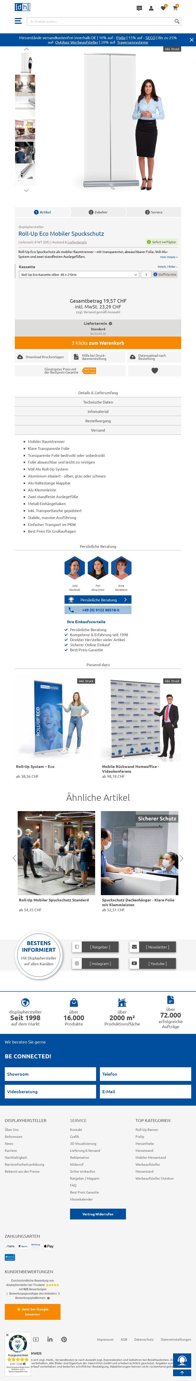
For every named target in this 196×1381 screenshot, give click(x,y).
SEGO (150, 37)
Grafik (74, 1136)
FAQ (73, 1185)
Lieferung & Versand (85, 1150)
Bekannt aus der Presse (22, 1171)
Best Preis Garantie (84, 1192)
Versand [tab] (98, 430)
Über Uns (12, 1129)
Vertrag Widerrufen (97, 1214)
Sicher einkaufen (82, 1171)
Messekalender (81, 1199)
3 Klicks (98, 343)
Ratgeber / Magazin (84, 1178)
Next (26, 189)
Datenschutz (144, 1339)
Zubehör (99, 212)
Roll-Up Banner (147, 1129)
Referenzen (13, 1136)
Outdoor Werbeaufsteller (76, 42)
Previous (26, 50)
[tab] (98, 271)
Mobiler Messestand (151, 1157)
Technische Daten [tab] (98, 401)
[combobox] (104, 21)
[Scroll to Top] (182, 1372)
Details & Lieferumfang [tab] (98, 392)
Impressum (105, 1339)
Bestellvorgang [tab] (98, 420)
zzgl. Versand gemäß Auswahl (98, 312)
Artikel (43, 212)
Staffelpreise (167, 274)
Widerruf (76, 1164)
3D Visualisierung (83, 1143)
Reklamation (79, 1157)
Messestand (144, 1171)
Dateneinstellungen (176, 1339)
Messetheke (145, 1143)
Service (155, 212)
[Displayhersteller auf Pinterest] (64, 1339)
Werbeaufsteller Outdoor (155, 1178)
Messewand (144, 1150)
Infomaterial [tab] (98, 411)
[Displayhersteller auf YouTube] (36, 1339)
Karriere (11, 1150)
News (9, 1143)
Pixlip (120, 37)
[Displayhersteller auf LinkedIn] (50, 1339)
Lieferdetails (77, 242)
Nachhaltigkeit (16, 1157)
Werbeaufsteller (148, 1164)
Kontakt (76, 1129)
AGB (124, 1339)
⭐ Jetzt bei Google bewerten (33, 1311)
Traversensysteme (132, 42)
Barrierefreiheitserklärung (24, 1164)
